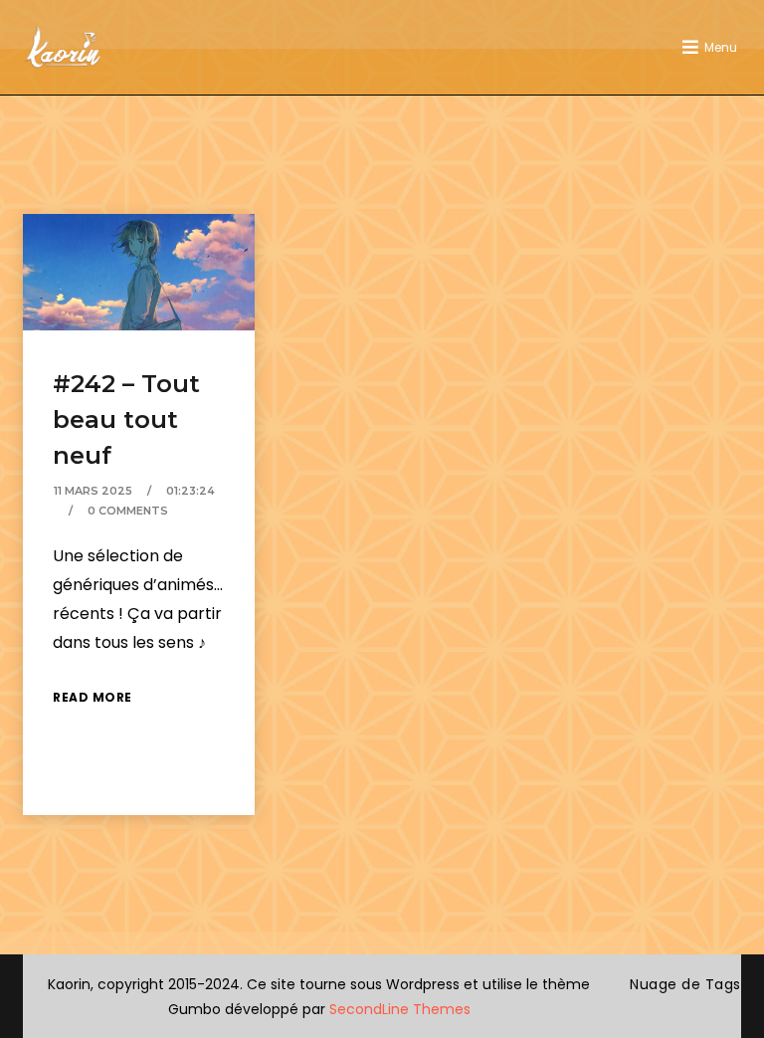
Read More (92, 697)
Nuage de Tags (685, 984)
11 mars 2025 (93, 491)
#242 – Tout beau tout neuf (126, 419)
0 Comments (128, 511)
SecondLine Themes (400, 1009)
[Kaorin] (62, 47)
